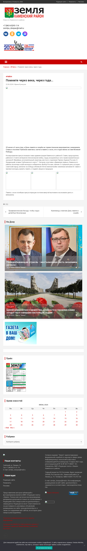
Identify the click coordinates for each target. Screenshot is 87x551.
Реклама (81, 2)
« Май (7, 428)
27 (43, 425)
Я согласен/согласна (44, 548)
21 (54, 422)
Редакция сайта (61, 2)
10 (10, 418)
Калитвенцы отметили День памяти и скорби (65, 212)
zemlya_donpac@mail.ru (13, 28)
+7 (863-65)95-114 (11, 25)
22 (65, 422)
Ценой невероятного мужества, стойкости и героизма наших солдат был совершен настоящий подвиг (41, 311)
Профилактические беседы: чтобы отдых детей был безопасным (23, 212)
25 (21, 425)
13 (43, 418)
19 (32, 422)
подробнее (47, 542)
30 (77, 425)
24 (10, 425)
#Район (13, 67)
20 (43, 422)
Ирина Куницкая (20, 84)
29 (65, 425)
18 (21, 422)
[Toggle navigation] (6, 61)
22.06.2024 (9, 84)
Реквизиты (72, 2)
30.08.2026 (10, 267)
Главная (6, 67)
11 (21, 418)
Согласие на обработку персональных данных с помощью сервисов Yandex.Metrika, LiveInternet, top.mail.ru (21, 526)
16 (77, 418)
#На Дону (10, 259)
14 (54, 418)
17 (10, 422)
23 (77, 422)
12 (32, 418)
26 (32, 425)
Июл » (12, 428)
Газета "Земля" (20, 267)
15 (65, 418)
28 (54, 425)
